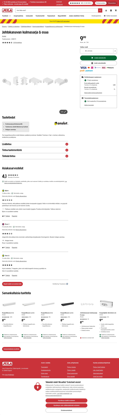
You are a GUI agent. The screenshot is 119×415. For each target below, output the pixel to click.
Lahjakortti (59, 4)
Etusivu (4, 26)
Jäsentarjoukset (98, 373)
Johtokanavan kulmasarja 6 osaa (74, 26)
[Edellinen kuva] (4, 81)
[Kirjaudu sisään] (106, 10)
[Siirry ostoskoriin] (116, 10)
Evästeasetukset (66, 410)
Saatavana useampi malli (88, 337)
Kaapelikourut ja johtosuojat (54, 26)
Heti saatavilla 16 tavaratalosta (30, 337)
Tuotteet (5, 16)
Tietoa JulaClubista (99, 367)
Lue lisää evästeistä (63, 393)
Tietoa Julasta (71, 367)
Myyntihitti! (62, 16)
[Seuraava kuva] (66, 81)
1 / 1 (62, 112)
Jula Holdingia (9, 374)
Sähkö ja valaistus (14, 26)
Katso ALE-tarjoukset (63, 21)
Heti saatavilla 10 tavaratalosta (108, 337)
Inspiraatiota (18, 16)
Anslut (4, 36)
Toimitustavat (45, 376)
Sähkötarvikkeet (26, 26)
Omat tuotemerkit (72, 373)
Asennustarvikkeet (38, 26)
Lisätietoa (6, 144)
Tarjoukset (51, 16)
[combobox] (58, 10)
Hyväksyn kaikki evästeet (66, 400)
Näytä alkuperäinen (21, 196)
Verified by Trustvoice (59, 284)
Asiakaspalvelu (96, 16)
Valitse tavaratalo (111, 16)
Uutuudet (29, 16)
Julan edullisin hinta (76, 16)
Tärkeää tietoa (8, 156)
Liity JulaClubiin (98, 370)
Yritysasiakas (112, 3)
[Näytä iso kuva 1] (35, 81)
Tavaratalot (44, 367)
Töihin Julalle (71, 370)
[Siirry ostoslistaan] (111, 10)
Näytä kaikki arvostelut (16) (12, 284)
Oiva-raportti (71, 376)
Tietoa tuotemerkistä (12, 150)
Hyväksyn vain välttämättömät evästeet (66, 405)
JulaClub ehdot (97, 376)
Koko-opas (44, 373)
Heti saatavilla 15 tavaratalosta (11, 337)
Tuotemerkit (40, 16)
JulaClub (59, 1)
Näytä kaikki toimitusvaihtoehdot (93, 92)
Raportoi (14, 216)
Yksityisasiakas (100, 3)
